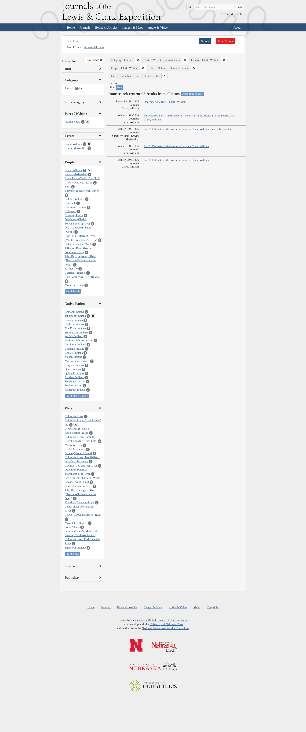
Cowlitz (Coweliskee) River (81, 465)
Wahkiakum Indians (76, 332)
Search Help (74, 47)
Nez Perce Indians (75, 328)
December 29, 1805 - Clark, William (165, 101)
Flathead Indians (74, 324)
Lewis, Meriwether (76, 147)
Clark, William (73, 144)
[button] (138, 60)
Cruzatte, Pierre (74, 215)
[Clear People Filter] (89, 170)
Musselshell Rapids (76, 523)
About (237, 27)
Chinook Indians (74, 311)
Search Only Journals (192, 94)
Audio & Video (158, 27)
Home (71, 27)
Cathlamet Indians (75, 344)
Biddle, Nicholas (74, 199)
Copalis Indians (74, 352)
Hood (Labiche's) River (78, 486)
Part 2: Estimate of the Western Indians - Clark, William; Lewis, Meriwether (188, 129)
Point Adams (72, 527)
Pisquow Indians (74, 365)
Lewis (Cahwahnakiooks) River (83, 514)
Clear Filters (93, 60)
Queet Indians (73, 369)
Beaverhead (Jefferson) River (82, 190)
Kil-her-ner (71, 268)
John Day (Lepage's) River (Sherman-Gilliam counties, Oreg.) (81, 260)
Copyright (213, 607)
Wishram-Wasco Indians (79, 340)
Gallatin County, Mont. (78, 244)
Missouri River (73, 445)
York (67, 186)
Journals (85, 27)
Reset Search (225, 41)
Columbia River (74, 416)
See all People (73, 291)
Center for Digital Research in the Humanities (162, 620)
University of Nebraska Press (166, 624)
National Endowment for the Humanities (165, 628)
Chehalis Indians (74, 348)
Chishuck (70, 203)
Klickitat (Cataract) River (79, 502)
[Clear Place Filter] (75, 424)
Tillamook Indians (75, 315)
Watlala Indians (74, 336)
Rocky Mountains (75, 449)
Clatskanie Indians (75, 207)
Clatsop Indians (74, 319)
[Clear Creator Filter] (89, 144)
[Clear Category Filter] (81, 88)
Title (112, 87)
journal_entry (72, 121)
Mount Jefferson (74, 285)
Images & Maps (132, 27)
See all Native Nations (77, 396)
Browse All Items (94, 47)
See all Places (72, 554)
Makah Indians (73, 356)
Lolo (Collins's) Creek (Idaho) (82, 276)
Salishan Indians (74, 377)
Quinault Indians (74, 373)
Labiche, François (75, 272)
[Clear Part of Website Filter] (87, 121)
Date (119, 87)
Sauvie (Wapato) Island (78, 453)
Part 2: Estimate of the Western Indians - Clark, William (176, 146)
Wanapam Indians (75, 389)
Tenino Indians (73, 385)
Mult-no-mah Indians (77, 360)
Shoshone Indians (75, 381)
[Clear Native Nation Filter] (93, 316)
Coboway (70, 211)
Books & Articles (106, 27)
